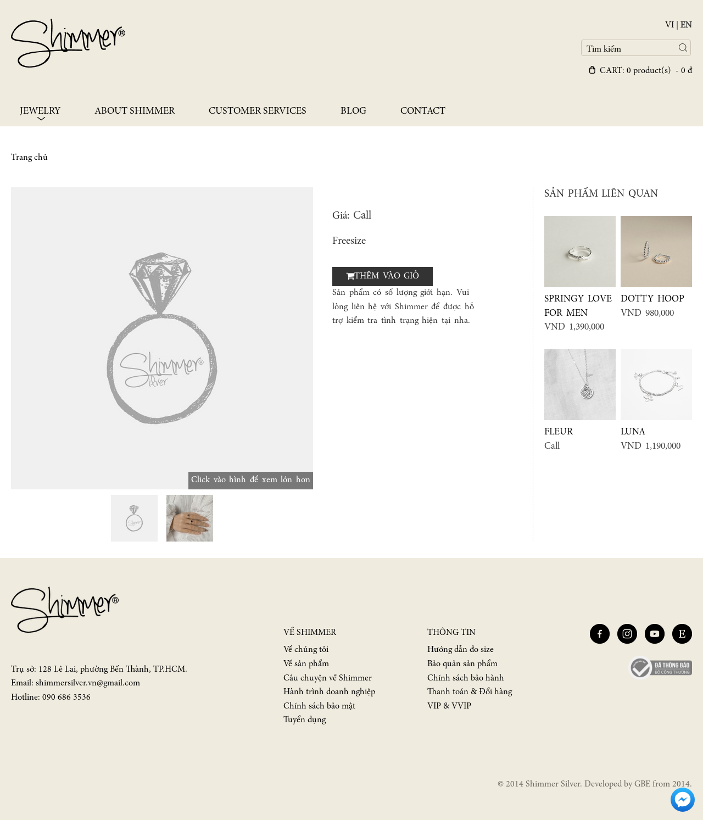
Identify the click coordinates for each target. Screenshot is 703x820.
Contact (422, 111)
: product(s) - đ (646, 70)
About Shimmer (134, 111)
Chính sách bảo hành (465, 678)
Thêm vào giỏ (386, 276)
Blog (353, 111)
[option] (162, 338)
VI (669, 25)
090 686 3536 (66, 697)
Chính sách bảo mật (319, 706)
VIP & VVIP (449, 706)
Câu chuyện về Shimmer (327, 678)
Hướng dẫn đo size (460, 649)
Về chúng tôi (305, 649)
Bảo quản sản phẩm (462, 664)
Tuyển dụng (304, 720)
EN (686, 25)
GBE (642, 784)
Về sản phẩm (306, 664)
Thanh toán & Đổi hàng (469, 692)
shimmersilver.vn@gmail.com (88, 683)
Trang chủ (29, 157)
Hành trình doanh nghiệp (329, 692)
